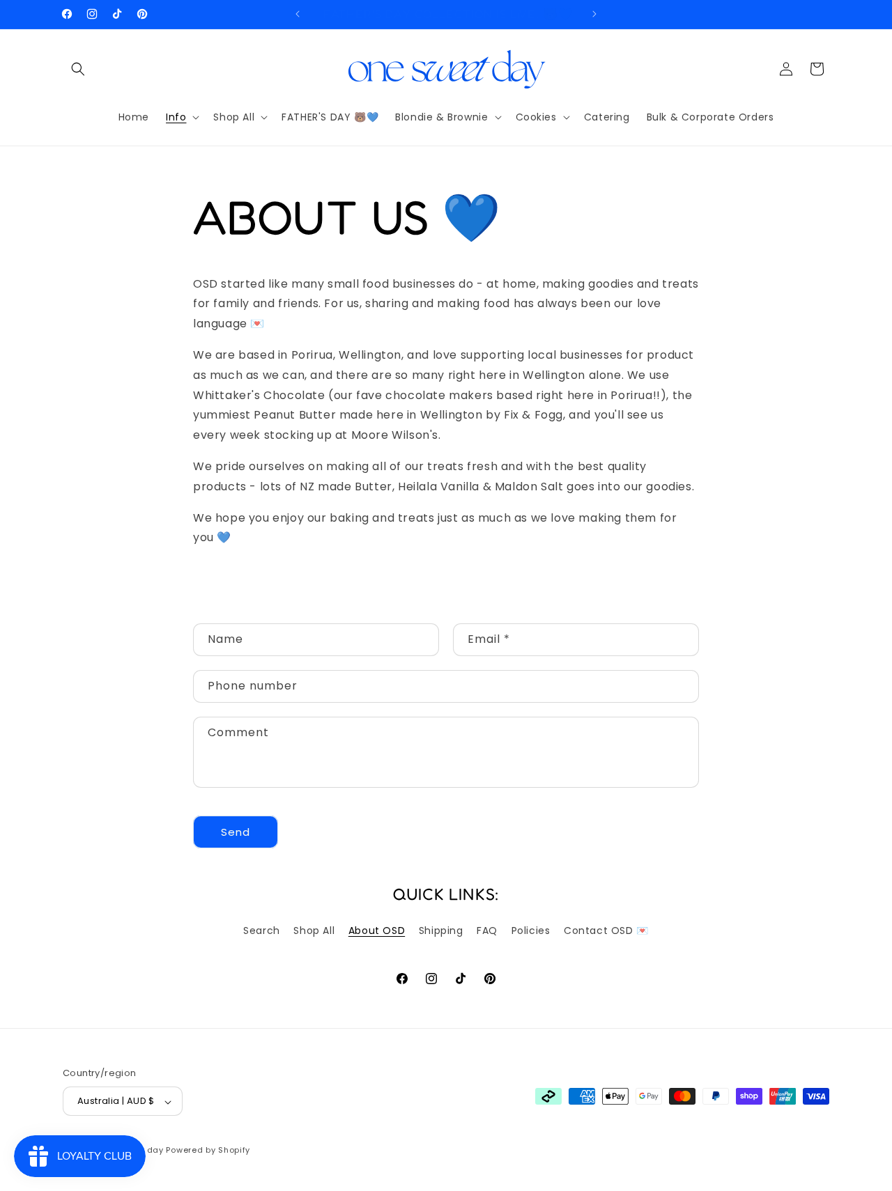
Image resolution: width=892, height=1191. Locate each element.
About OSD (376, 930)
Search (261, 930)
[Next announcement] (594, 14)
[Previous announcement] (297, 14)
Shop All (313, 930)
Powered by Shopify (208, 1150)
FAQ (487, 930)
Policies (531, 930)
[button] (78, 69)
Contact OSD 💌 (606, 930)
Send (235, 832)
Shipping (441, 930)
